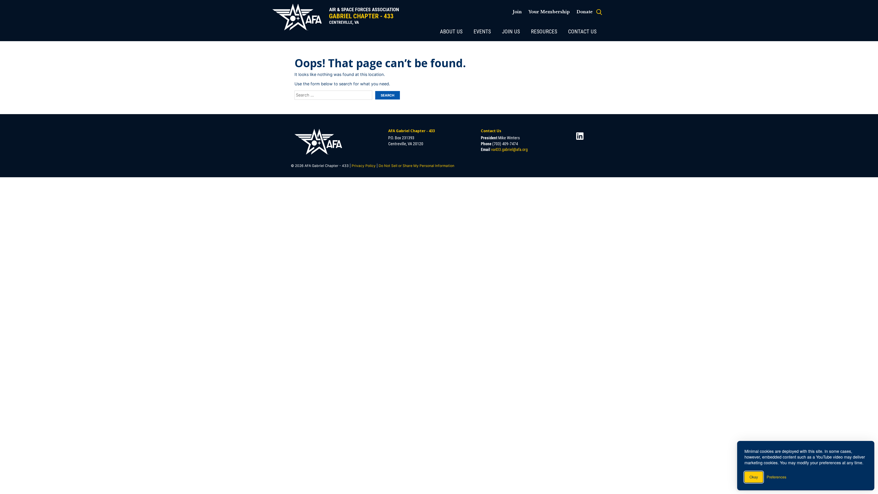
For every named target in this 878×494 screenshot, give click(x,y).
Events (482, 31)
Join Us (511, 31)
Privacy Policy (364, 166)
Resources (544, 31)
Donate (584, 11)
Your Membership (549, 11)
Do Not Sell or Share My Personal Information (416, 166)
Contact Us (582, 31)
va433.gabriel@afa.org (509, 149)
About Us (451, 31)
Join (517, 11)
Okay (754, 477)
